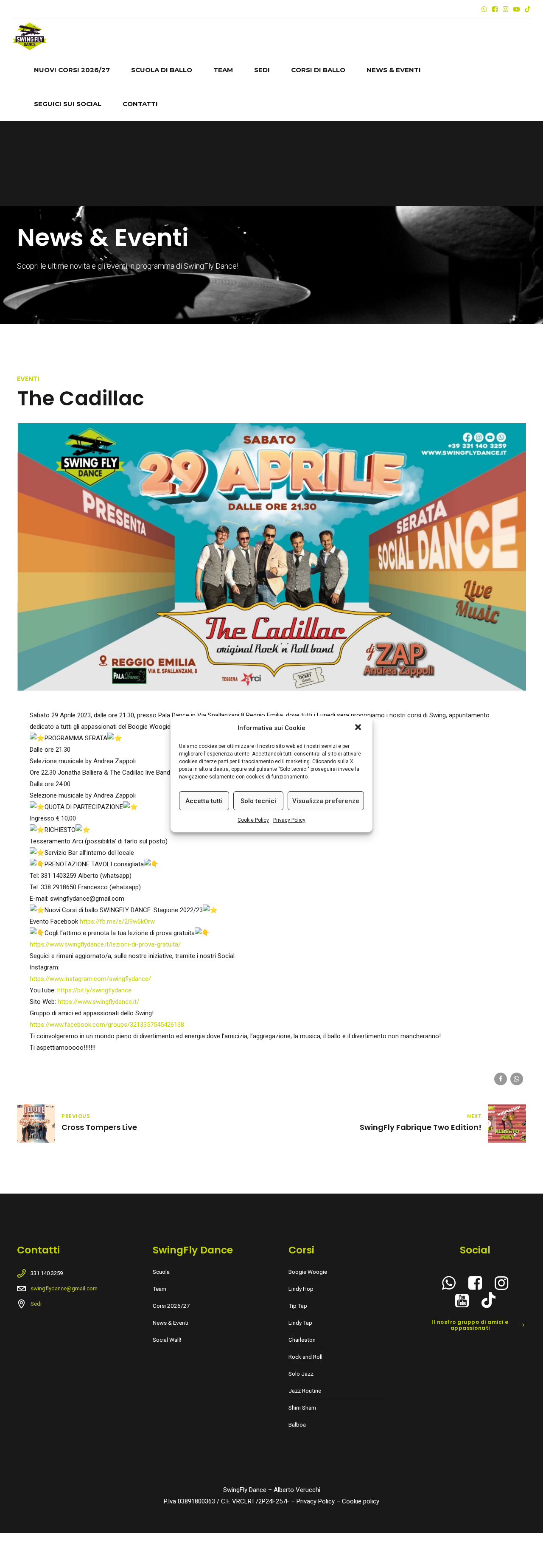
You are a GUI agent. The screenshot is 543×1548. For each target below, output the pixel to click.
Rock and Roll (305, 1356)
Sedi (262, 70)
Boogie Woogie (307, 1271)
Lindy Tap (300, 1322)
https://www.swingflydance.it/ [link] (98, 1002)
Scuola (161, 1271)
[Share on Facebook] (500, 1079)
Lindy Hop (300, 1288)
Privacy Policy (289, 820)
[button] (359, 728)
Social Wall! (167, 1339)
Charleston (302, 1339)
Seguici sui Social (67, 104)
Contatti (140, 104)
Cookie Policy (253, 820)
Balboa (297, 1424)
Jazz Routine (304, 1390)
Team (223, 70)
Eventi (28, 378)
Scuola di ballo (161, 70)
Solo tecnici (258, 800)
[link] (107, 1024)
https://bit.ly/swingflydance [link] (94, 990)
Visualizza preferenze (325, 800)
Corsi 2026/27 (171, 1305)
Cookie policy (360, 1501)
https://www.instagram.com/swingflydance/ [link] (90, 979)
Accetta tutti (204, 800)
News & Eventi (394, 70)
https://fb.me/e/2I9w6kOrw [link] (117, 921)
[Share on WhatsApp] (516, 1079)
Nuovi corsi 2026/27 (72, 70)
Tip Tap (297, 1305)
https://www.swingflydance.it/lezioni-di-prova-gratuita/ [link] (105, 944)
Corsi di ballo (318, 70)
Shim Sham (302, 1407)
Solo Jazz (300, 1373)
